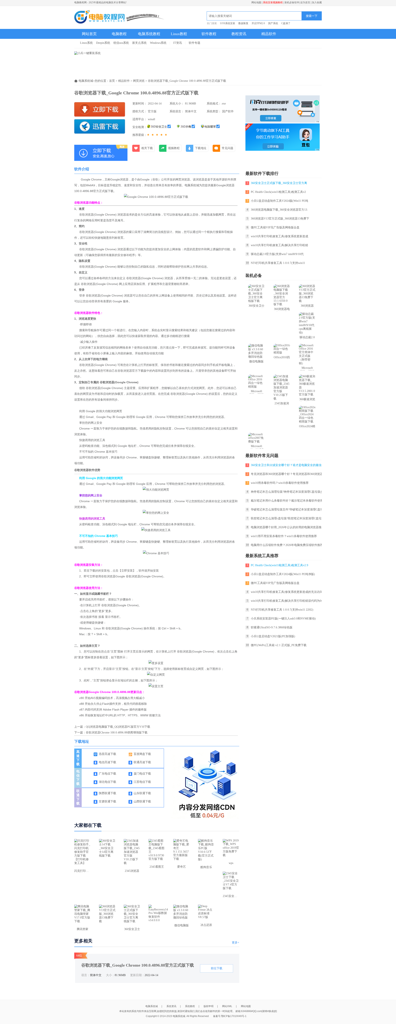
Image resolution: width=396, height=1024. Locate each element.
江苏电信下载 (142, 781)
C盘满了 (285, 23)
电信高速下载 (107, 762)
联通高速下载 (142, 762)
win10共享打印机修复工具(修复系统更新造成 (279, 236)
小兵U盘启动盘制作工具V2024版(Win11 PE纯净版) (283, 574)
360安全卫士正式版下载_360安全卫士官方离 (279, 183)
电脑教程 (119, 34)
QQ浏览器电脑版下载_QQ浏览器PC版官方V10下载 (118, 726)
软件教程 (209, 34)
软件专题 (194, 42)
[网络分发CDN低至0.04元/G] (207, 818)
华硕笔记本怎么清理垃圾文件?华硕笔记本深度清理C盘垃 (287, 509)
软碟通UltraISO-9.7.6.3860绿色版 (271, 627)
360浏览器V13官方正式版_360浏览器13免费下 (280, 218)
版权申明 (208, 1006)
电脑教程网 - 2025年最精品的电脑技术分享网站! (100, 2)
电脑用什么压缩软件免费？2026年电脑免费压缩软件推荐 (287, 545)
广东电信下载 (107, 773)
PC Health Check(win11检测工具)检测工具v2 (278, 191)
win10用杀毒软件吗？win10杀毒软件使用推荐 (280, 482)
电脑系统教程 (149, 34)
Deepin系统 (103, 42)
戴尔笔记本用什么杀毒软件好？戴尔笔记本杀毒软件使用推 (288, 500)
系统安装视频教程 (273, 2)
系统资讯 (171, 1006)
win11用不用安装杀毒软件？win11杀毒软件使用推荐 (284, 536)
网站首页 (89, 34)
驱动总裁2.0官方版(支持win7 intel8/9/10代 (277, 254)
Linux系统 (86, 42)
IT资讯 (177, 42)
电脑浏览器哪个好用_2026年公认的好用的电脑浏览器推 (286, 527)
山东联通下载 (142, 793)
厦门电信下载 (142, 773)
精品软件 (268, 34)
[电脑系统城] (119, 17)
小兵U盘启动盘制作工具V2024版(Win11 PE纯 (279, 200)
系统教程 (190, 1006)
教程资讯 (238, 34)
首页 (112, 80)
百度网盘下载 (142, 754)
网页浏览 (139, 80)
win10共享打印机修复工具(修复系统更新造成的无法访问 (287, 591)
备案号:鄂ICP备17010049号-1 (229, 1016)
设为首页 (305, 2)
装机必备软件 (291, 2)
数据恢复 (243, 23)
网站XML (227, 1006)
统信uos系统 (121, 42)
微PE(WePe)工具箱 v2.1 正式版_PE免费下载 (278, 645)
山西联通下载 (142, 801)
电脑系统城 (151, 1006)
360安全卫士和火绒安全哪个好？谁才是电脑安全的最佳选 (287, 465)
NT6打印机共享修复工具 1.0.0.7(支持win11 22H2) (282, 609)
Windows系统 (158, 42)
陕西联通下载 (107, 793)
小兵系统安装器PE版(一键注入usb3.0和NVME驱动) (283, 618)
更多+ (235, 942)
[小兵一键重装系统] (87, 53)
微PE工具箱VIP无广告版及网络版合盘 (275, 227)
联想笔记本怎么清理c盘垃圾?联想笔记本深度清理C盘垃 (286, 518)
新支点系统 (139, 42)
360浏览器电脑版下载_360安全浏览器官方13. (279, 209)
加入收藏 (317, 2)
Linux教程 (179, 34)
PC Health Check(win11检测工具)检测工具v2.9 (279, 565)
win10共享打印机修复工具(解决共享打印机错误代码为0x (287, 600)
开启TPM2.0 (258, 23)
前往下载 (216, 968)
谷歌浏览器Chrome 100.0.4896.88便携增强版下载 (116, 732)
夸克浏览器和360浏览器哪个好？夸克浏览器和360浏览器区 (288, 474)
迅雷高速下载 (107, 754)
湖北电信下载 (107, 781)
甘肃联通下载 (107, 801)
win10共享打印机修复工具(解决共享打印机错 (279, 245)
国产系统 (273, 23)
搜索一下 (311, 16)
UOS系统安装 (227, 23)
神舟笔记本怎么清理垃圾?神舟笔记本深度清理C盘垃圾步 (287, 491)
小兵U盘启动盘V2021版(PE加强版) (273, 636)
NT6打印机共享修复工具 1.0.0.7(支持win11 (278, 263)
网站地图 (256, 2)
